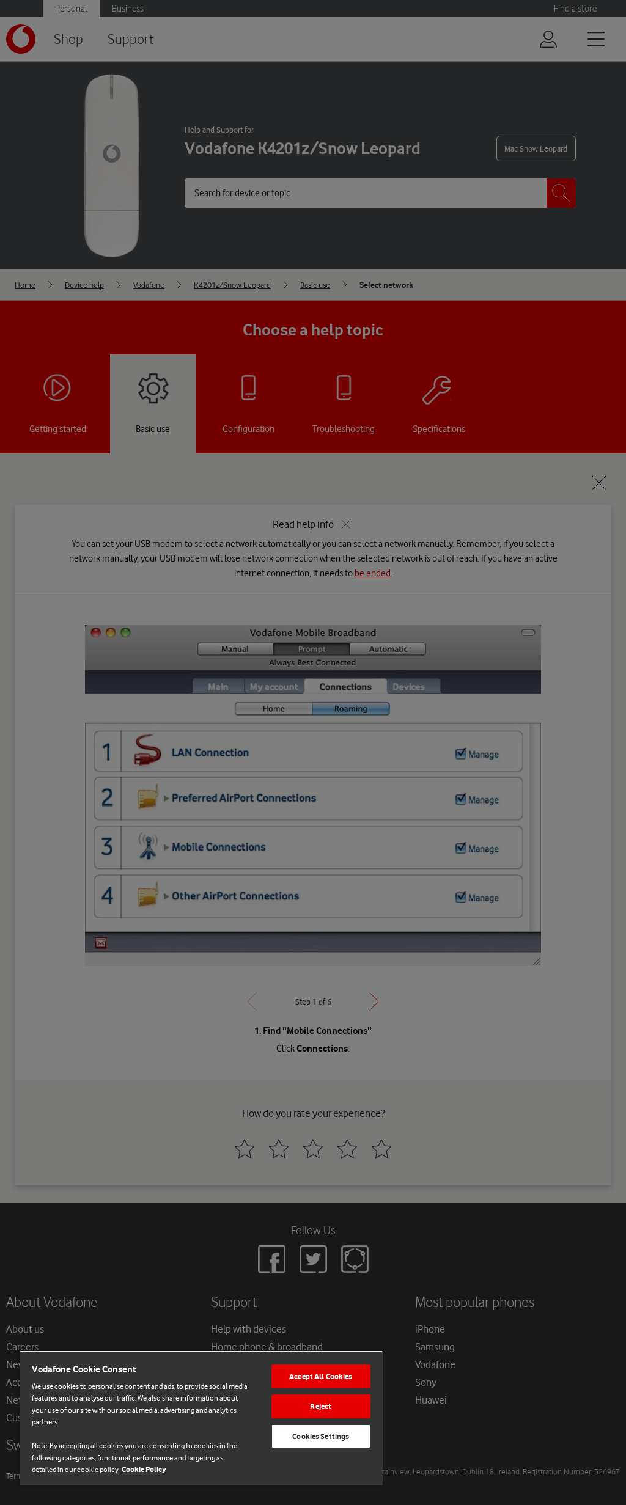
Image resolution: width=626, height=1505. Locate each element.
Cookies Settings (320, 1436)
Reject (320, 1406)
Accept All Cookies (320, 1376)
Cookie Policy (144, 1469)
